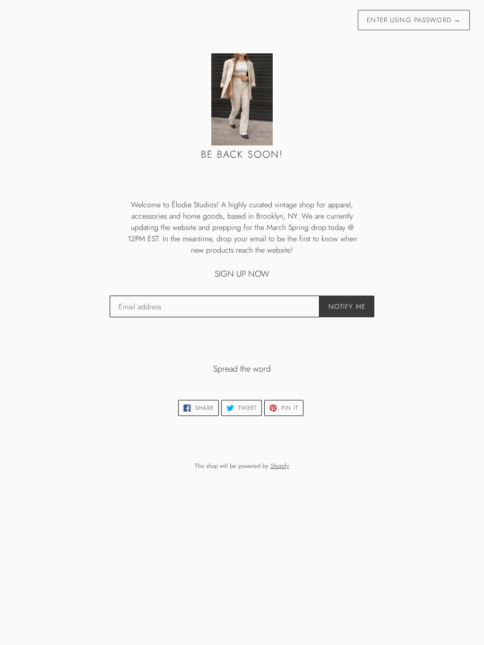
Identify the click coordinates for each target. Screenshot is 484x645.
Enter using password (414, 20)
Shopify (279, 465)
